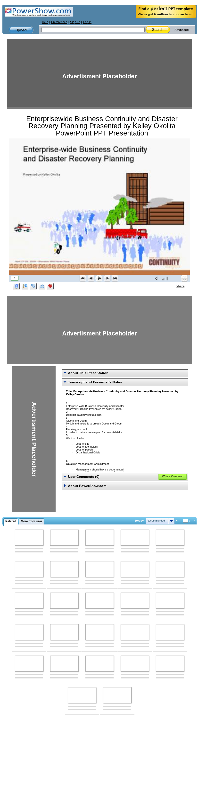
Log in (87, 22)
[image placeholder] (29, 538)
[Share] (172, 286)
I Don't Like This (33, 286)
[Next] (107, 278)
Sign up (75, 22)
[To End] (115, 278)
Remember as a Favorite (50, 286)
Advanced (181, 30)
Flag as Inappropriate (25, 286)
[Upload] (21, 30)
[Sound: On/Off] (157, 278)
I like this (42, 286)
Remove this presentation (16, 286)
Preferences (59, 22)
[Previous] (91, 278)
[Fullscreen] (184, 278)
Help (45, 22)
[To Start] (83, 278)
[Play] (99, 278)
